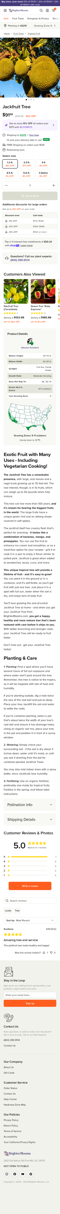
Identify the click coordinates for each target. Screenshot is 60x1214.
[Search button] (41, 10)
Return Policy (11, 1125)
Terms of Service (12, 1131)
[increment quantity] (53, 185)
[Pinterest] (31, 1174)
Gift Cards (9, 1072)
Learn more (26, 245)
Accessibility (10, 1136)
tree (17, 910)
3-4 (43, 164)
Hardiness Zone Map (15, 1104)
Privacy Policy (11, 1120)
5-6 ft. (26, 174)
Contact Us (10, 1045)
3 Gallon (43, 174)
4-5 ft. (10, 174)
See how (34, 135)
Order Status (10, 1088)
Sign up (30, 1003)
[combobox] (30, 920)
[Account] (47, 10)
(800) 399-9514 (20, 260)
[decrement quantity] (6, 185)
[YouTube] (23, 1174)
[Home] (18, 10)
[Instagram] (7, 1174)
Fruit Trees (18, 18)
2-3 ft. (26, 164)
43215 (23, 135)
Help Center (10, 1099)
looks (8, 910)
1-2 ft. (10, 164)
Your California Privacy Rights (19, 1142)
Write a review (30, 886)
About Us (9, 1067)
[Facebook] (15, 1174)
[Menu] (6, 10)
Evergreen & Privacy (38, 18)
